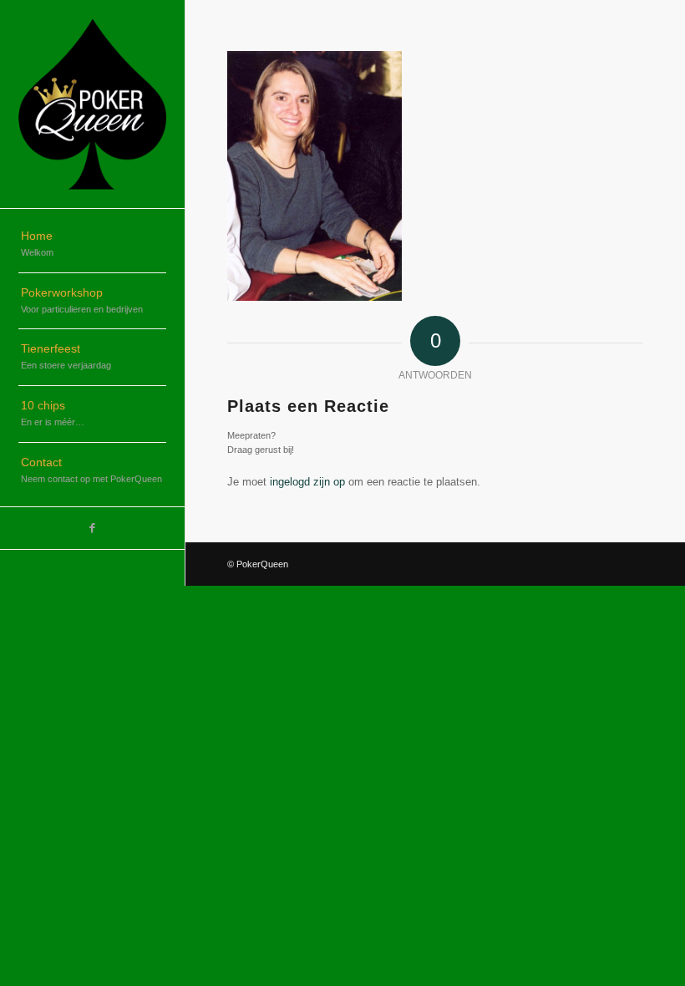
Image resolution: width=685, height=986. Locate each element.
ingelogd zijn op (307, 481)
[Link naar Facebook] (92, 528)
